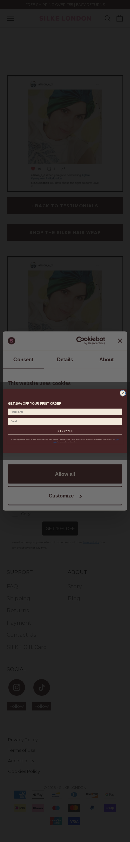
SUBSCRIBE (65, 431)
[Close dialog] (123, 393)
